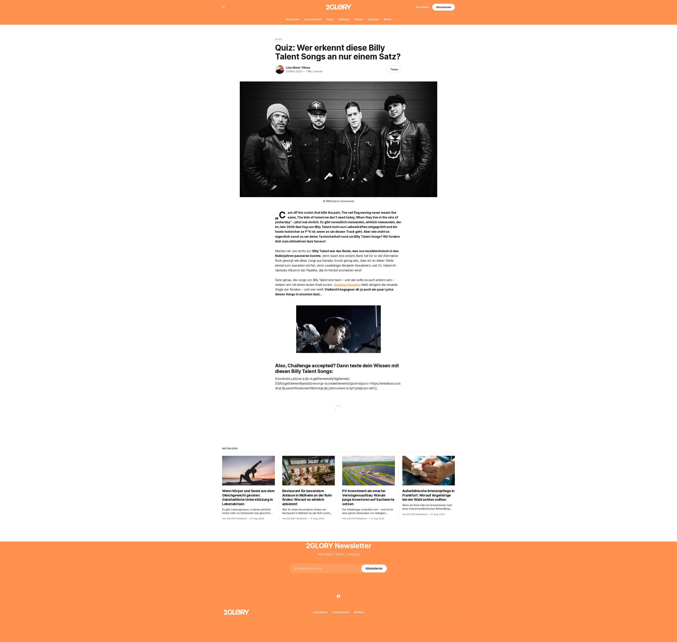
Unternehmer (313, 19)
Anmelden (422, 7)
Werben (359, 612)
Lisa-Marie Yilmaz (298, 67)
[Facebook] (338, 596)
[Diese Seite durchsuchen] (223, 7)
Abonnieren (443, 7)
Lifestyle (373, 19)
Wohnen (344, 19)
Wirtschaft (293, 19)
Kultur (330, 19)
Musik (387, 19)
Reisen (358, 19)
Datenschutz (341, 612)
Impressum (320, 612)
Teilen (394, 69)
